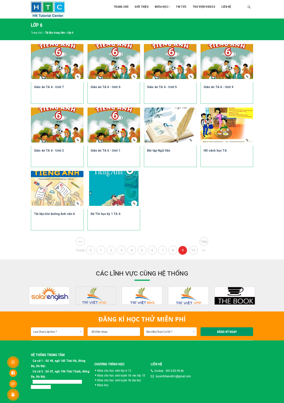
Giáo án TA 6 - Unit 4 (218, 87)
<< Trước (80, 243)
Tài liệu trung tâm (55, 32)
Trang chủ (121, 6)
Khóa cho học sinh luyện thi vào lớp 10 (121, 375)
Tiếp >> (204, 243)
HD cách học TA (215, 150)
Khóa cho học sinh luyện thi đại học (119, 380)
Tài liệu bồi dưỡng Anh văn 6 (54, 214)
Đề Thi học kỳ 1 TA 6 (105, 214)
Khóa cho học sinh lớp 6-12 (114, 370)
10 (193, 250)
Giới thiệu (142, 6)
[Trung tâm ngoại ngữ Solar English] (49, 296)
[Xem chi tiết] (78, 77)
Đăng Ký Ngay (227, 332)
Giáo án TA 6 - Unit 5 (162, 87)
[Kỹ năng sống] (96, 296)
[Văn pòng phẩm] (188, 296)
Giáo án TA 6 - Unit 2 (49, 150)
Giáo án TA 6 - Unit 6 (105, 87)
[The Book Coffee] (235, 296)
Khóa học (162, 6)
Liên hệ (226, 6)
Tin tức (181, 6)
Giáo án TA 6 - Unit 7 (49, 87)
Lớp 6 (70, 32)
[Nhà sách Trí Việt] (142, 296)
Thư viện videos (204, 6)
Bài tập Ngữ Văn (158, 150)
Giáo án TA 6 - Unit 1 (105, 150)
